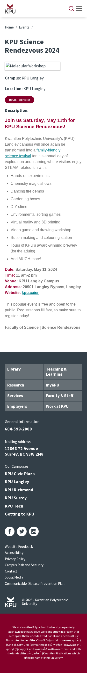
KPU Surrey (16, 498)
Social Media (14, 577)
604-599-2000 (18, 429)
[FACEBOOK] (9, 531)
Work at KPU (57, 406)
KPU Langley (17, 481)
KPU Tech (14, 506)
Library (14, 369)
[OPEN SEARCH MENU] (71, 9)
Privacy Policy (15, 559)
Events (24, 27)
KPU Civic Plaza (20, 473)
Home (9, 27)
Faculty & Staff (59, 395)
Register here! (19, 99)
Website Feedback (19, 546)
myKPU (52, 385)
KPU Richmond (19, 490)
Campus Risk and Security (24, 565)
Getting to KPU (19, 514)
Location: (14, 88)
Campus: (13, 78)
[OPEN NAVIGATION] (79, 9)
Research (15, 385)
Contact (11, 571)
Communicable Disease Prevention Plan (35, 583)
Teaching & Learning (56, 371)
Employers (17, 406)
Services (15, 395)
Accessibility (14, 552)
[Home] (30, 9)
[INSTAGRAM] (34, 531)
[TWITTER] (22, 531)
